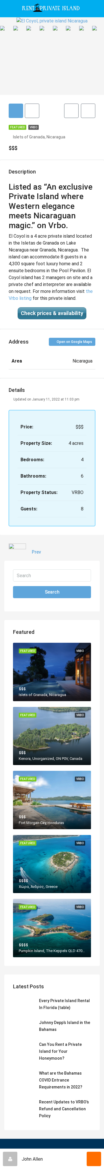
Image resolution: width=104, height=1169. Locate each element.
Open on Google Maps (74, 342)
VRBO (33, 127)
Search (52, 592)
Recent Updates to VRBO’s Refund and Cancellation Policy (64, 1109)
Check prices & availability (52, 313)
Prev (36, 552)
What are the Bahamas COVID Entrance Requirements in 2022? (60, 1080)
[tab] (16, 111)
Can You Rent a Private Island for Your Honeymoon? (60, 1051)
